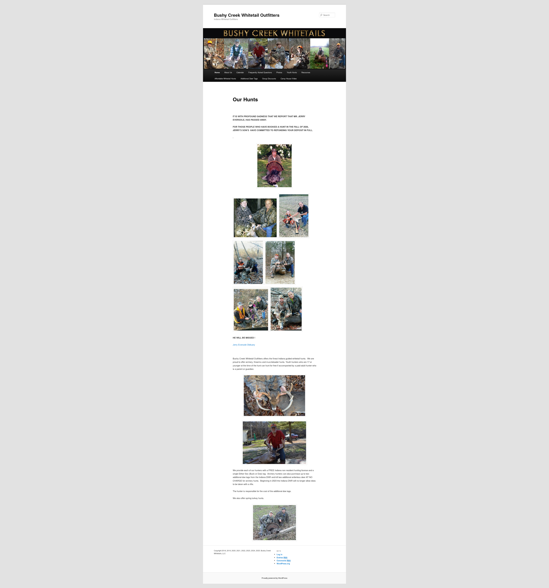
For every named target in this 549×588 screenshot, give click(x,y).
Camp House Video (289, 78)
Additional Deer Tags (249, 78)
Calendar (240, 72)
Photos (279, 72)
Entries (282, 557)
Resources (305, 72)
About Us (228, 72)
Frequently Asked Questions (260, 72)
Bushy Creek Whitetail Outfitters (247, 15)
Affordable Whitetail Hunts (225, 78)
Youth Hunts (292, 72)
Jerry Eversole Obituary (244, 344)
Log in (279, 554)
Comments (284, 560)
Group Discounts (269, 78)
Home (217, 72)
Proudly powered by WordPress (274, 578)
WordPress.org (283, 563)
